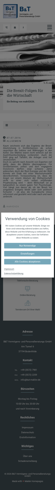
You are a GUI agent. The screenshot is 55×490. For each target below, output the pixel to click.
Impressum (9, 269)
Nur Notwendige (27, 245)
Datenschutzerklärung (13, 273)
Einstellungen (27, 253)
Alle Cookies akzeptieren (27, 261)
